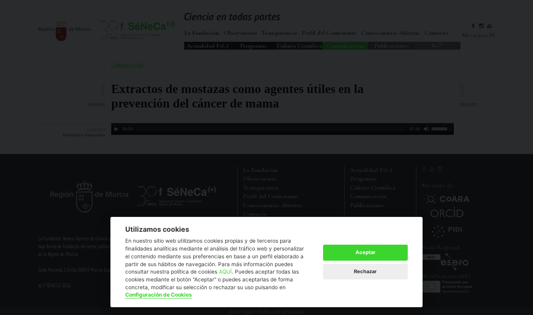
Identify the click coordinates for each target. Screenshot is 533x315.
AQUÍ (225, 271)
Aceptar (365, 252)
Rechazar (365, 271)
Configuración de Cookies (158, 295)
